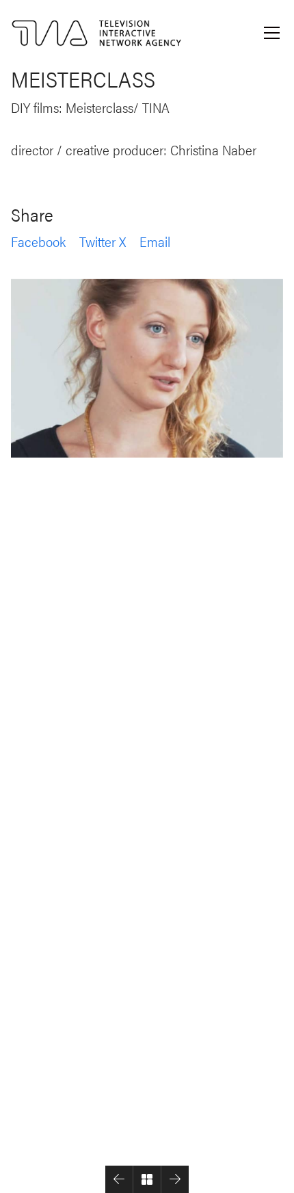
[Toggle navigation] (271, 32)
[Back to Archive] (147, 1179)
